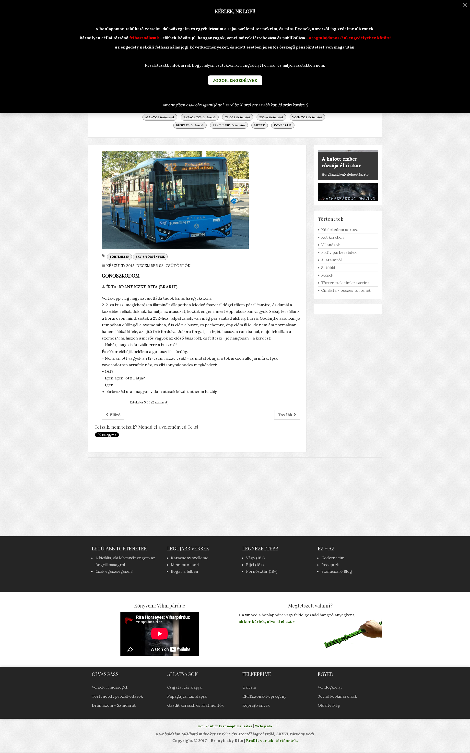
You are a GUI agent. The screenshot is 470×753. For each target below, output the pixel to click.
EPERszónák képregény (264, 696)
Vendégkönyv (330, 687)
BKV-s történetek (271, 117)
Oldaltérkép (329, 705)
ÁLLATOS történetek (160, 117)
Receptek (330, 564)
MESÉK (259, 125)
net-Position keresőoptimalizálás (225, 726)
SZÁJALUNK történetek (229, 125)
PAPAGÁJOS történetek (199, 117)
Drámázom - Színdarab (114, 705)
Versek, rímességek (110, 687)
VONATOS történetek (307, 117)
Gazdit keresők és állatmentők (195, 705)
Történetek (119, 256)
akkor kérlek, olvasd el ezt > (267, 621)
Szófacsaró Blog (336, 571)
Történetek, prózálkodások (117, 696)
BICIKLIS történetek (190, 125)
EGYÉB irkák (283, 125)
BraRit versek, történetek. (271, 740)
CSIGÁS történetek (237, 117)
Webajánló (263, 726)
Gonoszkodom (121, 275)
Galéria (249, 687)
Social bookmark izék (337, 696)
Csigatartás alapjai (184, 687)
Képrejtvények (256, 705)
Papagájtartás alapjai (187, 696)
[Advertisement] (235, 492)
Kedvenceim (332, 557)
